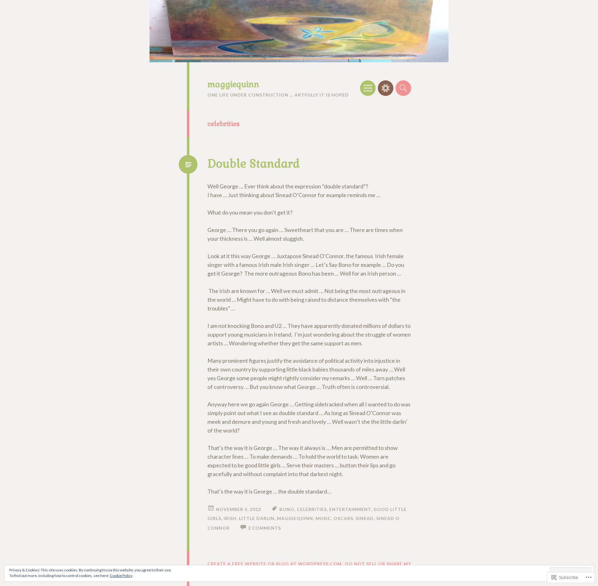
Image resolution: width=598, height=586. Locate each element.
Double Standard (253, 164)
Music (323, 518)
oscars (343, 518)
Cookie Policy (121, 575)
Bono (286, 509)
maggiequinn (233, 84)
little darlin (256, 518)
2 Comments (264, 528)
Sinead (365, 518)
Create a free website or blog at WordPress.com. (275, 563)
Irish (230, 518)
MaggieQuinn (295, 518)
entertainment (350, 509)
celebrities (312, 509)
